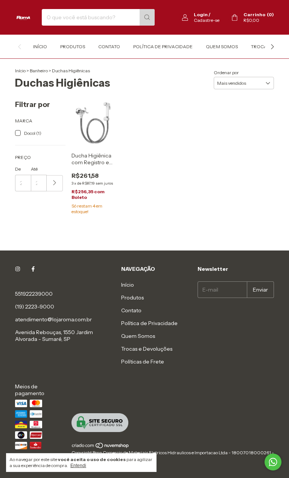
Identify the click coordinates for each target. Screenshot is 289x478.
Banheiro (39, 70)
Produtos (72, 46)
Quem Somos (222, 46)
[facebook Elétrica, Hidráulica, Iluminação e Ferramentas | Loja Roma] (33, 269)
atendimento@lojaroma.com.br (53, 319)
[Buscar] (147, 17)
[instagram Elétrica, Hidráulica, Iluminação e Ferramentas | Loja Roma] (17, 269)
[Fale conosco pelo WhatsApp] (273, 462)
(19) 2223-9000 (34, 306)
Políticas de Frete (142, 361)
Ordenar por (226, 72)
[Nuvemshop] (100, 447)
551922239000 (34, 293)
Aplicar (55, 183)
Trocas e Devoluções (146, 348)
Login (201, 14)
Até (34, 169)
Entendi (78, 465)
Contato (109, 46)
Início (40, 46)
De (18, 169)
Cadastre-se (206, 20)
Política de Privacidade (163, 46)
